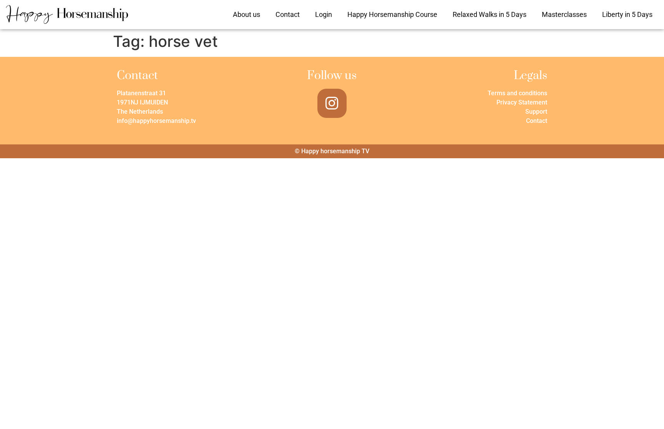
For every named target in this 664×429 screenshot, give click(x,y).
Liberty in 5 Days (627, 14)
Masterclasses (564, 14)
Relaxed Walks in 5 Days (489, 14)
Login (323, 14)
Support (536, 111)
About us (246, 14)
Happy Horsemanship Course (392, 14)
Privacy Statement (521, 102)
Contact (288, 14)
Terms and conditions (517, 93)
